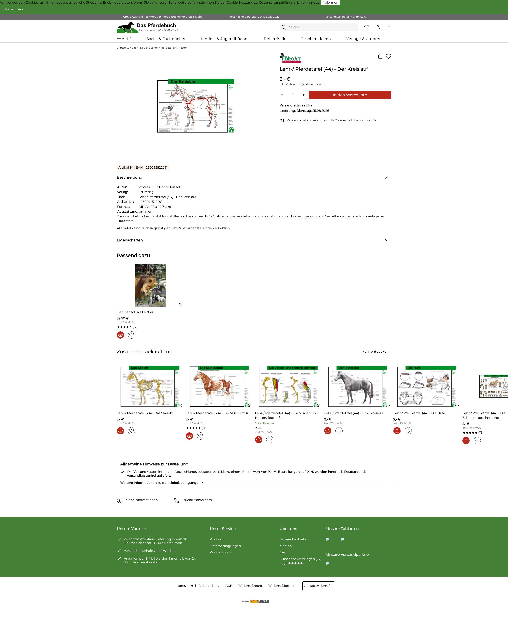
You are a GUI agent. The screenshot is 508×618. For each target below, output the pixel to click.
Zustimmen (13, 9)
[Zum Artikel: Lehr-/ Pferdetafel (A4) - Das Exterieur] (357, 386)
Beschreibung (129, 177)
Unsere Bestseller (294, 539)
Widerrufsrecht (250, 586)
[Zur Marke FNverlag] (291, 58)
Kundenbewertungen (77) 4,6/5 (300, 561)
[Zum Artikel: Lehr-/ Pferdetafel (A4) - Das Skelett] (150, 386)
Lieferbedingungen (225, 546)
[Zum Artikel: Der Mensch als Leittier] (150, 285)
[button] (380, 56)
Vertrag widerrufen (319, 586)
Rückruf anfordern (197, 500)
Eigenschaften (130, 240)
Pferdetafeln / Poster (173, 47)
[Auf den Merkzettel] (388, 56)
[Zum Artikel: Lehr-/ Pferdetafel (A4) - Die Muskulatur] (219, 386)
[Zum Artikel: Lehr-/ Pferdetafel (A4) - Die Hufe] (427, 386)
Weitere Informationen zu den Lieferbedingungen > (161, 483)
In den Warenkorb (350, 94)
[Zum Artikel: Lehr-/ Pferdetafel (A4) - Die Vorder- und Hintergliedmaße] (288, 386)
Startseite (123, 47)
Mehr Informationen (142, 500)
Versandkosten (315, 84)
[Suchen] (284, 27)
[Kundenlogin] (377, 27)
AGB (228, 586)
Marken (286, 546)
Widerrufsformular (283, 586)
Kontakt (216, 539)
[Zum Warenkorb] (389, 27)
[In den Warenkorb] (120, 335)
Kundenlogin (220, 552)
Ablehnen (330, 2)
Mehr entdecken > (376, 351)
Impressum (183, 586)
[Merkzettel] (366, 27)
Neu (283, 552)
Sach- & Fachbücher (145, 47)
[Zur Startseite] (147, 27)
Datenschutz (209, 586)
